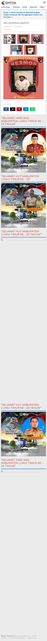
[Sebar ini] (6, 109)
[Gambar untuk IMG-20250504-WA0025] (37, 39)
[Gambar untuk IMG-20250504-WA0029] (9, 39)
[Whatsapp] (32, 109)
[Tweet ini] (12, 109)
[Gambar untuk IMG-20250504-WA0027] (30, 50)
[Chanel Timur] (9, 3)
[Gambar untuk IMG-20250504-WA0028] (23, 39)
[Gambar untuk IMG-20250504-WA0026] (16, 50)
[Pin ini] (19, 109)
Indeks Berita (32, 638)
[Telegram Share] (26, 109)
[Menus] (44, 2)
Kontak (34, 636)
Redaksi (4, 638)
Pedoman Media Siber (17, 638)
